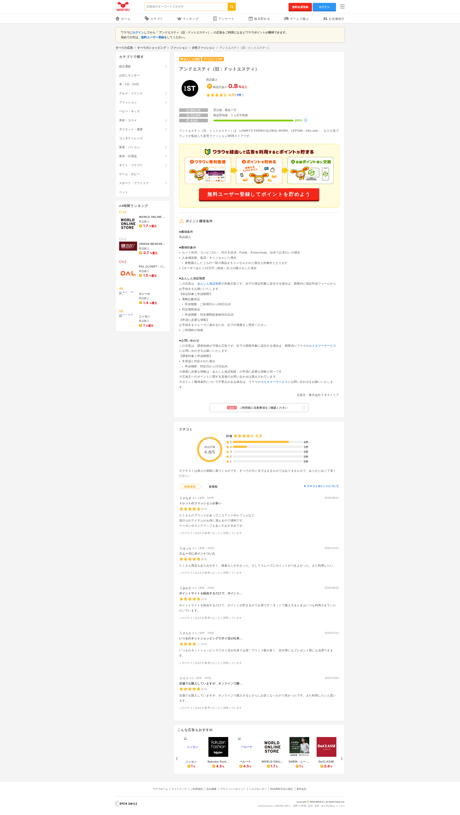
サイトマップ (179, 789)
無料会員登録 (300, 6)
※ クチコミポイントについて (321, 486)
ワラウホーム (160, 789)
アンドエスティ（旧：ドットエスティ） (219, 68)
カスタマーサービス (322, 345)
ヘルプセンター (258, 789)
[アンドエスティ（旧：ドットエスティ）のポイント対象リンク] (190, 89)
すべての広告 (124, 47)
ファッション (179, 47)
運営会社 (301, 789)
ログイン (324, 6)
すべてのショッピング (151, 47)
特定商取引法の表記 (281, 789)
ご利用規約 (196, 789)
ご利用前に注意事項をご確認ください (258, 407)
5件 (239, 94)
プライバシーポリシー (232, 789)
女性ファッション (203, 47)
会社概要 (211, 789)
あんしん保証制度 (209, 283)
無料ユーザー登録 (152, 37)
